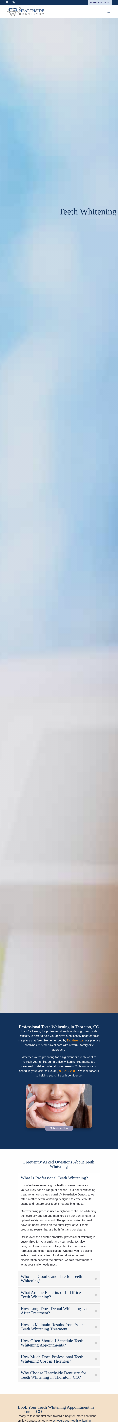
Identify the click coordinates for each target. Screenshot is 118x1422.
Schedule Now (100, 2)
